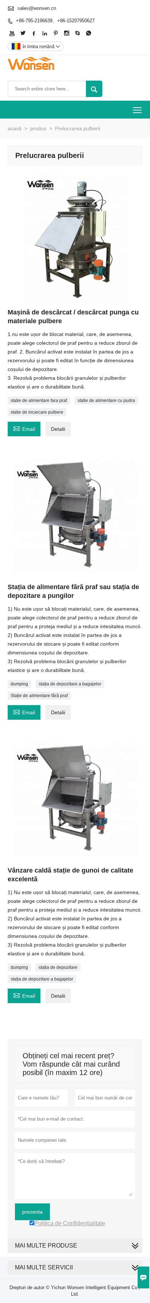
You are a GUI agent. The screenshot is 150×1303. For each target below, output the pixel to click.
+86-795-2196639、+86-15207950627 (55, 20)
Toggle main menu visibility (137, 109)
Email (24, 428)
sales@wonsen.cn (36, 8)
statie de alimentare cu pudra (106, 400)
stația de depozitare (58, 967)
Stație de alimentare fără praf (39, 695)
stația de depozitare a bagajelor (70, 684)
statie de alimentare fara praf (39, 400)
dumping (19, 684)
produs (38, 128)
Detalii (58, 429)
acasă (14, 128)
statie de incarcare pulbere (37, 412)
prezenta (32, 1212)
